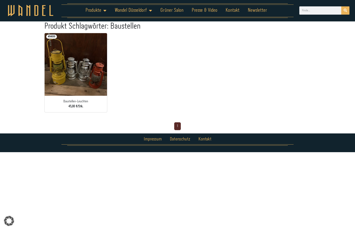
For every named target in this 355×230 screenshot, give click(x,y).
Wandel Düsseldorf (131, 10)
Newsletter (257, 10)
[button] (9, 221)
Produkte (93, 10)
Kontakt (233, 10)
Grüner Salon (171, 10)
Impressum (153, 139)
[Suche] (345, 10)
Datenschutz (180, 139)
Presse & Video (204, 10)
